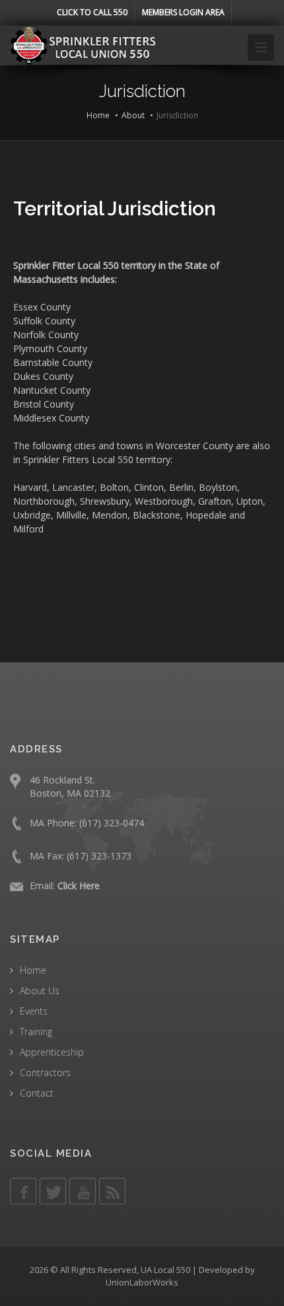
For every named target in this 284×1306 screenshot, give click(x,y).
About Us (39, 990)
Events (34, 1011)
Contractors (45, 1072)
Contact (36, 1093)
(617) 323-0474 (111, 822)
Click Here (78, 885)
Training (36, 1031)
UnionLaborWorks (142, 1282)
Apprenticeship (52, 1052)
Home (98, 115)
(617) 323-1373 (99, 856)
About (133, 115)
